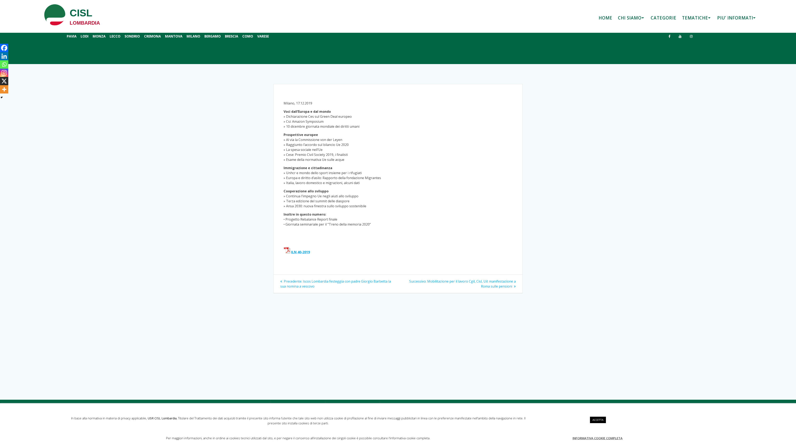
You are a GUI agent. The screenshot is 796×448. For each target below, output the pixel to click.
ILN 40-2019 (300, 252)
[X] (4, 81)
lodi (85, 36)
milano (193, 36)
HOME (605, 18)
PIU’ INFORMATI (735, 18)
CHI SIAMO (630, 18)
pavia (71, 36)
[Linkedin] (4, 56)
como (247, 36)
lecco (115, 36)
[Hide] (1, 97)
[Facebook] (4, 48)
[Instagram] (4, 73)
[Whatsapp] (4, 64)
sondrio (132, 36)
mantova (173, 36)
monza (99, 36)
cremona (152, 36)
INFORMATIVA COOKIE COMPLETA (597, 438)
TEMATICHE (695, 18)
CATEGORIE (663, 18)
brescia (231, 36)
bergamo (212, 36)
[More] (4, 89)
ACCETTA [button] (597, 420)
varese (263, 36)
